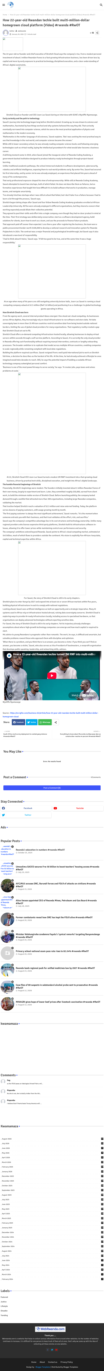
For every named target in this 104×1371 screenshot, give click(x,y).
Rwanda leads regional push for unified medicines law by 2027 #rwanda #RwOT (55, 968)
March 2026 (52, 1162)
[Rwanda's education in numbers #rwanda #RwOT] (7, 852)
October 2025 (52, 1186)
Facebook (20, 722)
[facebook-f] (47, 1349)
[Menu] (3, 5)
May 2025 (52, 1209)
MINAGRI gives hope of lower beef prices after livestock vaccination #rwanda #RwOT (58, 1002)
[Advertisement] (52, 1046)
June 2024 (52, 1260)
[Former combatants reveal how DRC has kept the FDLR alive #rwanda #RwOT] (7, 919)
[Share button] (55, 722)
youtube (80, 808)
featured (4, 1297)
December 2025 (52, 1176)
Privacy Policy (67, 1362)
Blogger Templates (43, 1367)
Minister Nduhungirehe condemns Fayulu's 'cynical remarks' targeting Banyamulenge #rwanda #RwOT (58, 935)
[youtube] (56, 1349)
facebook (28, 808)
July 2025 (52, 1200)
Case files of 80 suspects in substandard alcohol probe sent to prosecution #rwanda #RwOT (57, 986)
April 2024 (52, 1270)
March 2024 (52, 1274)
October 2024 (52, 1242)
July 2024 (52, 1256)
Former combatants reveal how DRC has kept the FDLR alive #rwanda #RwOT (54, 917)
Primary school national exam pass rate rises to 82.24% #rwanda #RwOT (52, 951)
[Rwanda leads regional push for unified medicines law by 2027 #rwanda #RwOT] (7, 970)
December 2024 (52, 1232)
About (42, 1362)
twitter (28, 815)
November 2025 (52, 1181)
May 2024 (52, 1265)
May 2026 (52, 1153)
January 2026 (52, 1172)
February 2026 (52, 1167)
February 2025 (52, 1223)
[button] (101, 5)
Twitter (33, 722)
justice (3, 1302)
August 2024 (52, 1251)
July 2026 (52, 1143)
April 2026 (52, 1157)
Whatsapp (46, 722)
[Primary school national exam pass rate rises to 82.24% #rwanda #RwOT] (7, 953)
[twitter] (52, 1349)
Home (5, 15)
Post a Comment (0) (52, 788)
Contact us (52, 1362)
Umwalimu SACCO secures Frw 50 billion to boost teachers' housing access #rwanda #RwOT (57, 868)
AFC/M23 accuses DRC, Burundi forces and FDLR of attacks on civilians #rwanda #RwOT (56, 885)
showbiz (4, 1311)
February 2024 (52, 1279)
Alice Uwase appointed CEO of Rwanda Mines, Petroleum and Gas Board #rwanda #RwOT (56, 902)
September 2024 (52, 1246)
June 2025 (52, 1204)
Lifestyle (4, 1306)
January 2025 (52, 1228)
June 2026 (52, 1148)
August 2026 (52, 1139)
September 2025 (52, 1190)
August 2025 (52, 1195)
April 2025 (52, 1214)
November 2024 (52, 1237)
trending (4, 1315)
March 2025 (52, 1218)
